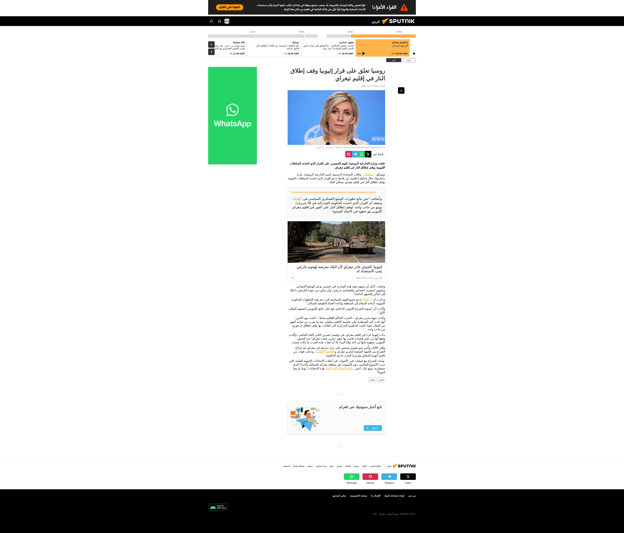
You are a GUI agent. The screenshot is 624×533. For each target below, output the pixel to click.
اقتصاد (348, 466)
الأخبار (381, 380)
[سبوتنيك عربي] (399, 25)
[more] (292, 277)
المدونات (286, 466)
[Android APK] (218, 507)
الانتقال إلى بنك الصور (325, 147)
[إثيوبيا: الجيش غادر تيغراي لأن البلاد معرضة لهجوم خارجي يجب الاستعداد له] (336, 242)
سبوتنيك (368, 174)
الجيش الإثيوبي (325, 351)
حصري (339, 466)
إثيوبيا (297, 198)
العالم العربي (375, 466)
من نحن (412, 495)
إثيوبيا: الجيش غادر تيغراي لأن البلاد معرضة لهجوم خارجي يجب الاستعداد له (339, 269)
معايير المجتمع (339, 495)
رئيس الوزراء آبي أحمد (339, 368)
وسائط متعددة (298, 466)
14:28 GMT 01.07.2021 (373, 86)
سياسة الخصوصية (358, 495)
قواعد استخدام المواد (394, 495)
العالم (372, 380)
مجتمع (310, 466)
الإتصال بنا (375, 495)
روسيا (366, 299)
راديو (332, 466)
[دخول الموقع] (219, 21)
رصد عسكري (321, 466)
